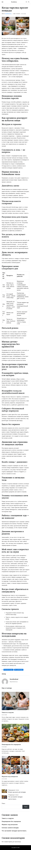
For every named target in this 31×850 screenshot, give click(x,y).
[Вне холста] (2, 2)
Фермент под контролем (10, 776)
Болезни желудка (8, 669)
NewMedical (8, 13)
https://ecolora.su (14, 681)
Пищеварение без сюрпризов (11, 744)
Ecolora (14, 2)
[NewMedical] (5, 682)
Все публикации (19, 669)
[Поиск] (28, 1)
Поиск (3, 803)
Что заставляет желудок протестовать (14, 831)
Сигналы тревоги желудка (10, 827)
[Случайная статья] (26, 2)
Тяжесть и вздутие (8, 712)
